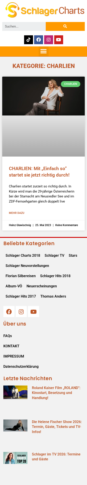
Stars (73, 255)
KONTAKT (11, 346)
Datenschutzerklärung (21, 366)
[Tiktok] (28, 39)
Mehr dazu (16, 213)
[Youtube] (58, 39)
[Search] (65, 26)
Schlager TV (54, 255)
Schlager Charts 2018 (23, 255)
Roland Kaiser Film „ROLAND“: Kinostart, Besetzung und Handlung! (56, 393)
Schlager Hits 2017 (21, 296)
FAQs (7, 336)
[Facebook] (38, 39)
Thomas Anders (53, 296)
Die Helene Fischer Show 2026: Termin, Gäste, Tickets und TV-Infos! (57, 427)
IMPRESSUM (13, 356)
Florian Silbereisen (21, 276)
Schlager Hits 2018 (55, 276)
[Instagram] (48, 39)
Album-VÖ (14, 286)
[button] (44, 51)
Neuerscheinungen (42, 286)
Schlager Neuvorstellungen (27, 266)
